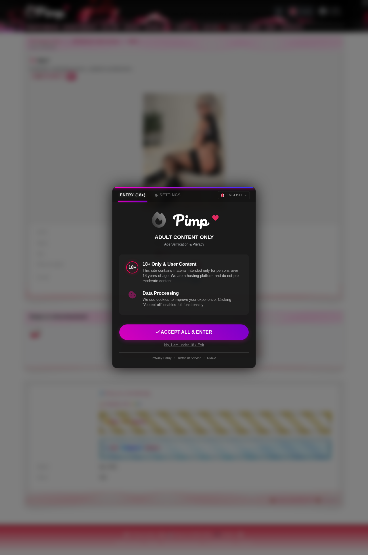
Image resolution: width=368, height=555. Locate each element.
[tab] (132, 195)
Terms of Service (189, 358)
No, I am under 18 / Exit (184, 345)
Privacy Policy (162, 358)
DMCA (211, 358)
